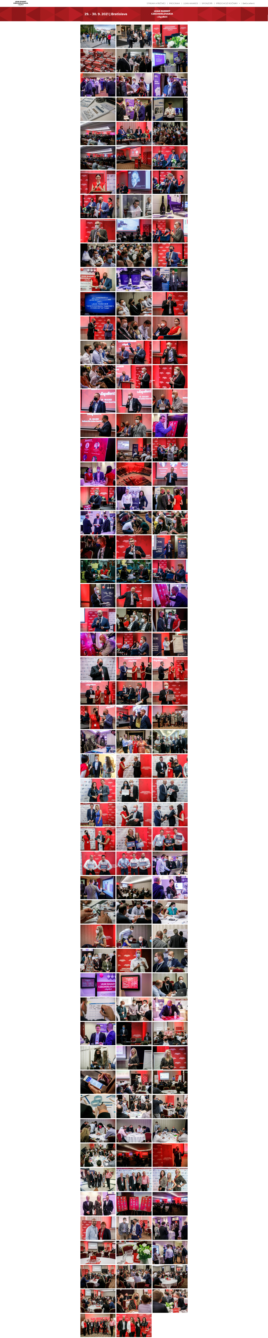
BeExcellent (249, 3)
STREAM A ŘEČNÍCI (156, 3)
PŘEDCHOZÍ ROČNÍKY (227, 3)
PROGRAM (174, 3)
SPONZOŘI (207, 3)
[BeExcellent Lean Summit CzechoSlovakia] (20, 3)
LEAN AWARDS (190, 3)
